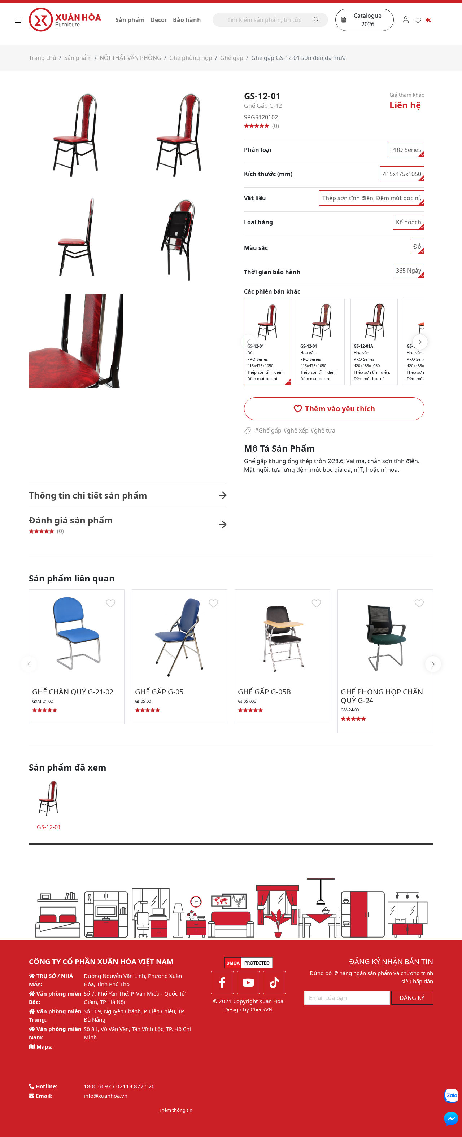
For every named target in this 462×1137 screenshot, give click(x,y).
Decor (159, 20)
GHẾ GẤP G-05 (159, 692)
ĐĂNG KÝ (412, 998)
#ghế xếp (296, 430)
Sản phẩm (130, 20)
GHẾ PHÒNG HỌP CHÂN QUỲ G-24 (382, 696)
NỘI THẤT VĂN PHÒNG (130, 58)
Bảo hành (187, 20)
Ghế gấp (231, 58)
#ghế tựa (322, 430)
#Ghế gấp (268, 430)
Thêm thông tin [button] (175, 1110)
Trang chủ (42, 58)
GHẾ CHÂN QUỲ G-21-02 (72, 692)
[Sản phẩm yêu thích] (418, 19)
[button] (334, 408)
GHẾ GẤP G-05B (264, 692)
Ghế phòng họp (190, 58)
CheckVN (261, 1009)
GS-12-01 (49, 827)
